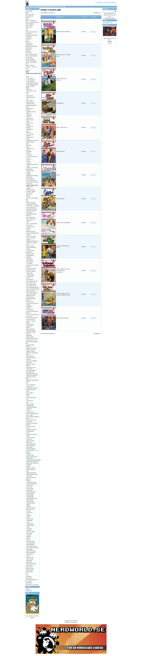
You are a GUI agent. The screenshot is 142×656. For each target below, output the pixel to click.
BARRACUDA (29, 126)
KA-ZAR (28, 277)
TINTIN (28, 517)
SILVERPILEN (29, 458)
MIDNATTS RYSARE (31, 357)
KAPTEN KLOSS (30, 297)
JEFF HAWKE (29, 262)
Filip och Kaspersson (31, 218)
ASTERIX (28, 116)
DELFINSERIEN (30, 178)
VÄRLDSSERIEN (30, 544)
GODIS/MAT (29, 38)
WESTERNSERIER (30, 552)
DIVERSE (28, 188)
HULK (27, 244)
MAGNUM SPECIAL (31, 332)
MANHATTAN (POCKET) (32, 338)
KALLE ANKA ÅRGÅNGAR (32, 287)
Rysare (28, 432)
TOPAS (28, 522)
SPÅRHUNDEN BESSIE (32, 474)
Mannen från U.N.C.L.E (31, 340)
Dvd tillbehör (28, 33)
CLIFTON (28, 159)
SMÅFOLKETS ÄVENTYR (32, 463)
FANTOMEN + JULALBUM (32, 206)
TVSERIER (28, 530)
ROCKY (28, 428)
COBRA (28, 161)
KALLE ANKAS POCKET (32, 292)
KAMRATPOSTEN (30, 295)
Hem (27, 6)
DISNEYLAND (29, 186)
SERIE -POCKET (30, 440)
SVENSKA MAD (30, 501)
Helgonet (28, 239)
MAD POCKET (29, 325)
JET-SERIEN (29, 263)
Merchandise (29, 47)
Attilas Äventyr (29, 123)
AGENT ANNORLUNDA (32, 84)
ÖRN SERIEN (29, 565)
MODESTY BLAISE (30, 364)
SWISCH (28, 504)
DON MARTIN (29, 193)
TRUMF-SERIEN (30, 525)
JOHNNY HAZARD (30, 271)
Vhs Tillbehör (29, 581)
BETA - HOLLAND (30, 14)
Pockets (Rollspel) (30, 59)
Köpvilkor (28, 589)
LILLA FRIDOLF (30, 309)
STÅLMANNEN (29, 488)
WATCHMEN (29, 549)
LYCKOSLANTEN (30, 319)
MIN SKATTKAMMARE (31, 361)
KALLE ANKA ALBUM (31, 284)
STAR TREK (29, 476)
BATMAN (28, 127)
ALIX (27, 99)
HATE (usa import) (30, 238)
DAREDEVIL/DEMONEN (32, 175)
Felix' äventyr (29, 212)
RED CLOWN (29, 415)
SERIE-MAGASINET (31, 444)
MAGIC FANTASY (30, 329)
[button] (99, 2)
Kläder (27, 41)
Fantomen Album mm (31, 207)
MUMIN (28, 365)
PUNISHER (29, 408)
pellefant (28, 394)
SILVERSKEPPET (60, 198)
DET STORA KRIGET (31, 180)
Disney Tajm (29, 183)
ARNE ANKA (29, 115)
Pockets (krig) (29, 57)
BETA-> (27, 12)
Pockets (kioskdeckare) (31, 54)
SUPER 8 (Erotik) (30, 568)
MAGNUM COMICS (31, 330)
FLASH (28, 222)
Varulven (28, 538)
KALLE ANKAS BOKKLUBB (32, 289)
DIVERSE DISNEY (30, 190)
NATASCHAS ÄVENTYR (32, 375)
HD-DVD (28, 39)
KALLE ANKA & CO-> (31, 282)
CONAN (28, 172)
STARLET (28, 480)
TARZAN (28, 506)
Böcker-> (28, 19)
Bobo (27, 143)
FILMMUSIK (28, 36)
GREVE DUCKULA (30, 231)
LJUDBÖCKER (29, 44)
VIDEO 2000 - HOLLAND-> (32, 584)
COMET (28, 166)
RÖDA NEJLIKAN (60, 151)
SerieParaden (29, 447)
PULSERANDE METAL (31, 407)
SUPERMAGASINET (31, 492)
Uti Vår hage (29, 533)
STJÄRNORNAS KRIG (31, 483)
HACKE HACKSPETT (31, 236)
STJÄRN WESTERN (31, 482)
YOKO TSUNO (29, 559)
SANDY (58, 174)
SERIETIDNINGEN (30, 448)
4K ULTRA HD (29, 11)
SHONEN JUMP (30, 455)
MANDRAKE (29, 335)
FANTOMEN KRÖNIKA (31, 209)
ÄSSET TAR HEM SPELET (62, 318)
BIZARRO (28, 135)
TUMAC (28, 527)
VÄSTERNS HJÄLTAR (31, 546)
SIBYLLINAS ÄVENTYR (31, 456)
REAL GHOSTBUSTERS (32, 413)
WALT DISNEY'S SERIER (32, 547)
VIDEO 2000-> (29, 582)
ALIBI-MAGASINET (30, 97)
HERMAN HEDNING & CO (32, 241)
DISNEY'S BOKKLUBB (60, 6)
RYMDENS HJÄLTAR (31, 429)
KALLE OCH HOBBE (31, 293)
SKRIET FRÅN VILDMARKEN (63, 222)
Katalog (31, 6)
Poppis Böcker (29, 400)
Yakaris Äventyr (30, 557)
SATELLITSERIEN (30, 437)
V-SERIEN (28, 535)
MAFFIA (28, 327)
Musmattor (28, 51)
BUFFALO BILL (30, 148)
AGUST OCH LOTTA (31, 91)
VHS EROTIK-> (29, 578)
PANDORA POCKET (31, 389)
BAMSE (28, 124)
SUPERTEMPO (30, 499)
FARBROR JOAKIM (31, 210)
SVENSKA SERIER (30, 503)
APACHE (28, 110)
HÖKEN (28, 249)
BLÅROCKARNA (30, 142)
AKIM (27, 92)
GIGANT (28, 230)
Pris (85, 17)
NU (27, 383)
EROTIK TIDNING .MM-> (32, 35)
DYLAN (28, 196)
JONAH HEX (29, 273)
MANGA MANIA (30, 337)
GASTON (28, 228)
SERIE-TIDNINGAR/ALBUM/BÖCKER (44, 6)
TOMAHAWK (29, 520)
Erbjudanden (106, 24)
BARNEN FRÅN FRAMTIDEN (63, 31)
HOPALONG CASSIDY (31, 242)
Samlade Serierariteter (31, 434)
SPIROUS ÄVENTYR (31, 472)
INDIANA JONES (30, 253)
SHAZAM (28, 453)
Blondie (28, 138)
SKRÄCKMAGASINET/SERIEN (33, 460)
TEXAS (28, 514)
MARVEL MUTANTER (31, 348)
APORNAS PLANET (31, 111)
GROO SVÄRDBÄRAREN (32, 233)
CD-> (27, 28)
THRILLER (28, 515)
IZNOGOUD (29, 258)
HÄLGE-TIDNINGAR (31, 247)
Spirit (27, 471)
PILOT (27, 396)
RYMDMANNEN (30, 431)
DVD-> (27, 30)
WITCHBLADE (29, 554)
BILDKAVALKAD (29, 16)
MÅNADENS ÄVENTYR (31, 373)
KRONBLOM (29, 306)
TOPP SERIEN (29, 523)
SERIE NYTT (29, 442)
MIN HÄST (28, 359)
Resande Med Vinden (31, 420)
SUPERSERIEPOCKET (31, 498)
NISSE (27, 381)
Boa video (75, 620)
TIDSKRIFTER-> (30, 570)
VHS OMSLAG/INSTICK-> (32, 579)
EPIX (27, 201)
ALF (27, 94)
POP (27, 399)
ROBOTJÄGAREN (30, 426)
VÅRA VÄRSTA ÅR (30, 543)
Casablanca (29, 151)
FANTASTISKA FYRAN (31, 204)
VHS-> (27, 575)
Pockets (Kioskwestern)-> (32, 55)
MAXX (27, 354)
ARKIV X (28, 113)
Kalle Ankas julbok (30, 290)
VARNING (28, 536)
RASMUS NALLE (30, 412)
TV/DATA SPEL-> (30, 571)
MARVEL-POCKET (30, 351)
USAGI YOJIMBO (30, 531)
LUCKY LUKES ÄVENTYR (32, 314)
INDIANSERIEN (30, 255)
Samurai (28, 436)
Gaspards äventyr (30, 226)
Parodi (27, 391)
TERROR (28, 511)
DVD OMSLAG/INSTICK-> (32, 32)
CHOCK (28, 158)
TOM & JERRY (29, 519)
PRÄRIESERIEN (30, 405)
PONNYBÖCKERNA (31, 397)
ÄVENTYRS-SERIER (31, 563)
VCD (27, 573)
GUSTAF (28, 234)
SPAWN (28, 466)
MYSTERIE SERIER (31, 370)
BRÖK (27, 147)
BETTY (28, 131)
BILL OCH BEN (30, 134)
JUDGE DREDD (30, 274)
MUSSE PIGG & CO (31, 367)
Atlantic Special (29, 119)
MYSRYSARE (29, 368)
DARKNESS (29, 177)
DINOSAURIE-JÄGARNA (32, 182)
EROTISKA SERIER (31, 202)
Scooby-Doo (29, 439)
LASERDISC (29, 43)
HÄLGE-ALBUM (30, 246)
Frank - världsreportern (31, 223)
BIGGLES (28, 132)
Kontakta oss (29, 590)
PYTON (28, 410)
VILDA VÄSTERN (30, 541)
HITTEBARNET (60, 103)
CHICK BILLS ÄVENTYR (32, 156)
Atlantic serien (29, 118)
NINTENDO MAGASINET (32, 380)
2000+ (27, 76)
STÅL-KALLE (29, 487)
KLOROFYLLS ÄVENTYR (32, 303)
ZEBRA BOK (29, 560)
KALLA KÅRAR (29, 279)
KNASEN (28, 305)
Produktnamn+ (60, 17)
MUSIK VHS (28, 49)
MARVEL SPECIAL (30, 349)
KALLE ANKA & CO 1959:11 (32, 616)
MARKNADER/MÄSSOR (31, 46)
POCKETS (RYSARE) (31, 60)
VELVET (28, 539)
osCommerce (74, 622)
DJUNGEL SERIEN (30, 191)
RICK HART (29, 421)
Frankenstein (29, 225)
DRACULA (28, 194)
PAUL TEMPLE (29, 392)
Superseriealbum (30, 493)
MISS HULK (29, 362)
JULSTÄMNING (30, 276)
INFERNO (28, 257)
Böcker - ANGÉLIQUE (31, 20)
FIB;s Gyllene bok (30, 217)
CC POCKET (29, 154)
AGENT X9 (28, 89)
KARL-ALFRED (30, 301)
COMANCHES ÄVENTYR (32, 164)
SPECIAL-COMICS (30, 468)
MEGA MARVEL (30, 356)
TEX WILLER (29, 512)
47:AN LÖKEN (29, 78)
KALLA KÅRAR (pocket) (31, 281)
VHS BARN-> (29, 576)
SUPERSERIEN (30, 495)
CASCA (28, 153)
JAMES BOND (29, 260)
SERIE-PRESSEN (30, 445)
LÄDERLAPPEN (30, 324)
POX (27, 402)
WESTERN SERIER (31, 551)
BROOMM (28, 145)
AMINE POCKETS (30, 103)
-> (33, 73)
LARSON (28, 308)
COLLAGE (28, 162)
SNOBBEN (28, 464)
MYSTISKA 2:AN (30, 372)
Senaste (27, 592)
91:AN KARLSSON (30, 79)
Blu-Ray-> (28, 17)
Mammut (28, 333)
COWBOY (28, 174)
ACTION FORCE (30, 81)
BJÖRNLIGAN (29, 137)
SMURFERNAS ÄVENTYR (32, 461)
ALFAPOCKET (29, 95)
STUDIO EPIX (29, 485)
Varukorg (105, 20)
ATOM (27, 121)
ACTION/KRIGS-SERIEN (32, 83)
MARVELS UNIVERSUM (32, 353)
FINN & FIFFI (29, 220)
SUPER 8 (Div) (29, 567)
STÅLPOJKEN (29, 490)
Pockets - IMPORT (30, 65)
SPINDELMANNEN (30, 469)
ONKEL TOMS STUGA (61, 127)
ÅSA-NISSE (29, 562)
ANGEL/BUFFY (30, 108)
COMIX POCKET (30, 170)
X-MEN (28, 555)
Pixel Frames (29, 52)
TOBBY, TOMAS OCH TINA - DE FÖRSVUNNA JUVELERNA (63, 270)
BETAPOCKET (29, 129)
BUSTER (28, 150)
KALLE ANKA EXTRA (31, 285)
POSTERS (28, 70)
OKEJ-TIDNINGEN (30, 384)
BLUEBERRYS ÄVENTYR (32, 140)
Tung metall (29, 528)
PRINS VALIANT (30, 404)
